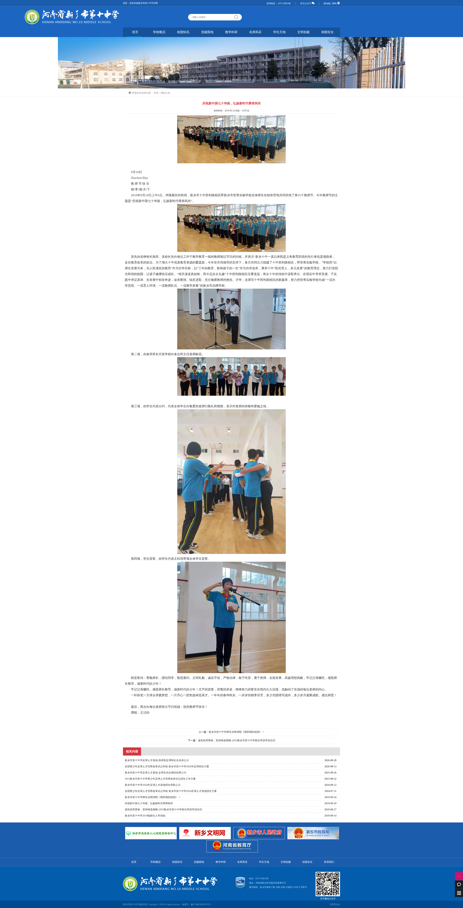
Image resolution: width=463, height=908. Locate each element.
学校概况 (159, 32)
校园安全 (327, 32)
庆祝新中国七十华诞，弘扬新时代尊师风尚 (149, 803)
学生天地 (279, 32)
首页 (135, 32)
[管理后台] (335, 904)
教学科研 (231, 32)
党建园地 (207, 32)
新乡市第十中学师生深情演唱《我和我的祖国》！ (236, 732)
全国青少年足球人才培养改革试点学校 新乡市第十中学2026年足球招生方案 (167, 766)
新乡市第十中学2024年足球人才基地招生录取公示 (152, 785)
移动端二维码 (330, 3)
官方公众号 (306, 3)
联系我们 (329, 862)
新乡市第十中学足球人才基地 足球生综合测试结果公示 (155, 772)
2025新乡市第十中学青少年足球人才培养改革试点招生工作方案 (160, 778)
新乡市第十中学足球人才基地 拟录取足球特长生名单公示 (157, 760)
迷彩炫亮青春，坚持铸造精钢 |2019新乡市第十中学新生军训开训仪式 (236, 740)
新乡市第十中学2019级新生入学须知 (145, 815)
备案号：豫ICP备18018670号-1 (196, 904)
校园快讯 (183, 32)
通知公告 (165, 93)
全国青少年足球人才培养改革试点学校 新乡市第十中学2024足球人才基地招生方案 (171, 791)
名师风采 (255, 32)
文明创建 (303, 32)
